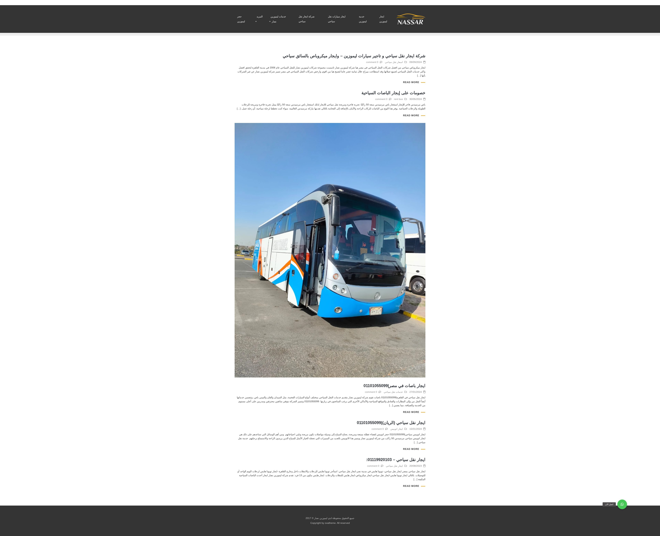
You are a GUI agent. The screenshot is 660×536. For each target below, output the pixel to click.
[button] (622, 504)
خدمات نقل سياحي (393, 392)
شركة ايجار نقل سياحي (307, 19)
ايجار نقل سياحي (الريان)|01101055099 (391, 422)
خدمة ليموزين (363, 19)
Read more (411, 82)
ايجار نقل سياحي (394, 465)
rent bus (398, 99)
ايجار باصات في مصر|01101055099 (394, 385)
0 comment (372, 62)
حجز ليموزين (241, 19)
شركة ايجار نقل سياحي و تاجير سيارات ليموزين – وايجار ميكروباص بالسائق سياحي (354, 55)
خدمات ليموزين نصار (278, 19)
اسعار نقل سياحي (394, 62)
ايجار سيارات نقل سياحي (336, 19)
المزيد (260, 16)
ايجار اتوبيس (396, 428)
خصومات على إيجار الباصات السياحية (393, 92)
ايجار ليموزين (383, 19)
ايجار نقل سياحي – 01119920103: (395, 459)
